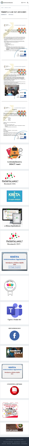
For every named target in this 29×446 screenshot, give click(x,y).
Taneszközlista (24, 443)
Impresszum (23, 441)
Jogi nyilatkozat (17, 441)
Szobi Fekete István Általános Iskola (16, 439)
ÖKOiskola (9, 443)
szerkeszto (4, 14)
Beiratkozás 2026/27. (16, 443)
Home (2, 7)
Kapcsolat (4, 443)
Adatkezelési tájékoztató (8, 441)
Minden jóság (8, 7)
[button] (23, 2)
